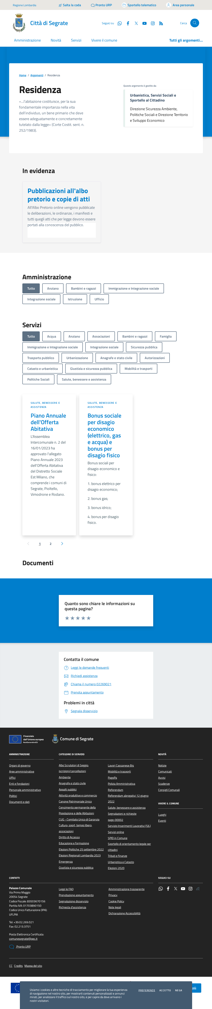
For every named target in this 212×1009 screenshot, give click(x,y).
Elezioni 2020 (116, 868)
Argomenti (36, 75)
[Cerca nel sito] (194, 23)
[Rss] (197, 889)
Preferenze (147, 990)
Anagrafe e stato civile (72, 783)
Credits (18, 966)
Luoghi (162, 814)
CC (10, 966)
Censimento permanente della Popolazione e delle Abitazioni (77, 810)
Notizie (162, 765)
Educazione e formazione (74, 843)
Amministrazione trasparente (126, 889)
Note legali (114, 907)
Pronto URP (23, 946)
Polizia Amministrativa (121, 783)
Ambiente (65, 777)
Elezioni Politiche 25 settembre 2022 (81, 849)
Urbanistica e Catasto (121, 862)
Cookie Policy (116, 901)
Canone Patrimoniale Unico (75, 801)
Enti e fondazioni (19, 783)
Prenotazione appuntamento (76, 895)
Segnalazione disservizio (73, 901)
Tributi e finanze (117, 856)
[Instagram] (151, 23)
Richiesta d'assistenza (72, 907)
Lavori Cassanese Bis (121, 765)
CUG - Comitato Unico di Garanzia (79, 819)
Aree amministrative (21, 771)
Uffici (12, 777)
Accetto (165, 990)
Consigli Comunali (169, 790)
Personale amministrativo (25, 790)
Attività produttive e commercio (78, 795)
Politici (13, 796)
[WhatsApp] (160, 889)
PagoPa (112, 777)
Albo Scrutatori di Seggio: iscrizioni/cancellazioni (74, 768)
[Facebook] (168, 889)
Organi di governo (19, 765)
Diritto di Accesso (69, 837)
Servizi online (116, 832)
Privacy (112, 895)
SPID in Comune (117, 838)
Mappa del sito (33, 966)
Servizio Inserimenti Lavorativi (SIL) (129, 826)
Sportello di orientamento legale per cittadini (129, 847)
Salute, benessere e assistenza (45, 405)
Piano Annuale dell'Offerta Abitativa (48, 422)
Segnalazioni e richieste (122, 813)
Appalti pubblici (68, 789)
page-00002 (115, 820)
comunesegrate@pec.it (23, 939)
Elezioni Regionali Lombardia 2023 (80, 855)
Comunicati (165, 771)
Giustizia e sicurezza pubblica (76, 867)
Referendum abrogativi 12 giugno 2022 (128, 798)
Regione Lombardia (24, 5)
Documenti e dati (19, 802)
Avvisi (161, 777)
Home (22, 75)
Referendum (115, 790)
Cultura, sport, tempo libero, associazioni (75, 828)
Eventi (162, 820)
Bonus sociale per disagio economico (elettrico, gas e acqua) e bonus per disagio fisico (104, 435)
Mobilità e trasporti (119, 771)
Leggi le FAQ (66, 889)
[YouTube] (183, 889)
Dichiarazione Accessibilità (124, 913)
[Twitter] (175, 889)
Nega (178, 990)
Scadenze (164, 783)
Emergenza (66, 861)
